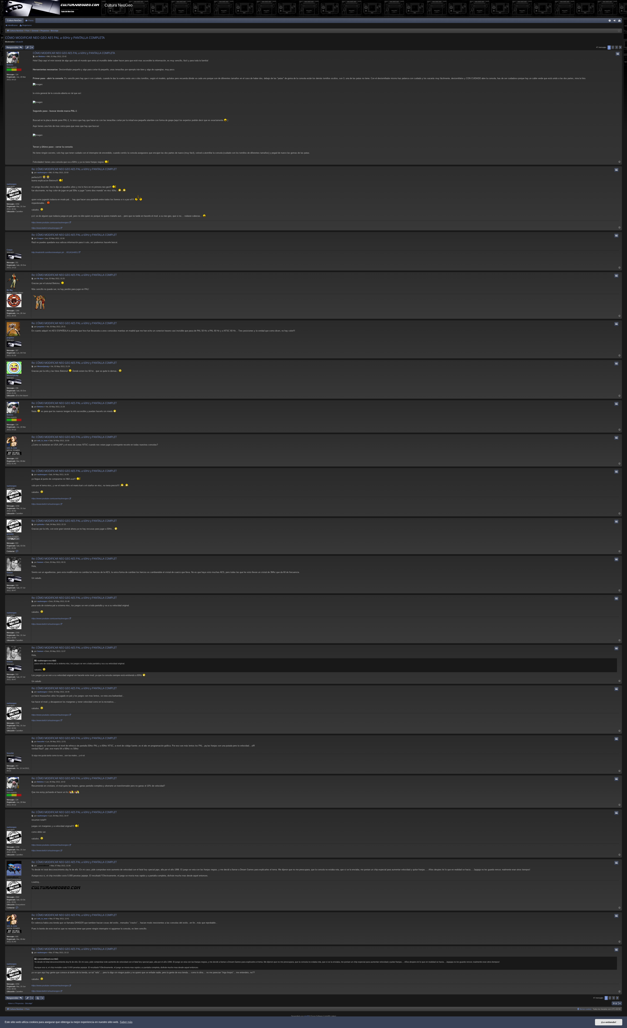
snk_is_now (12, 448)
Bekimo (10, 65)
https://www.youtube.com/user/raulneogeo (50, 222)
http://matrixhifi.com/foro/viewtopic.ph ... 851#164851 (55, 252)
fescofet (10, 753)
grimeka (10, 534)
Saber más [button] (126, 1022)
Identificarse (13, 25)
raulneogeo (11, 184)
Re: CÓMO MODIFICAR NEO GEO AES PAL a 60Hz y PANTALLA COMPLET (74, 169)
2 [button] (612, 47)
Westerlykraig (12, 375)
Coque (9, 250)
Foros (30, 20)
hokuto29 (19, 42)
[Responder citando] (618, 54)
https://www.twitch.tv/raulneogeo (46, 228)
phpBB (306, 1016)
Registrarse (27, 25)
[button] (620, 47)
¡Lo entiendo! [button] (608, 1022)
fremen (10, 573)
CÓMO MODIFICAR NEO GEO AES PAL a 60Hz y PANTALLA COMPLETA (55, 38)
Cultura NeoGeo (14, 20)
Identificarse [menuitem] (615, 21)
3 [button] (616, 47)
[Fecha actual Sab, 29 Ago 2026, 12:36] (619, 31)
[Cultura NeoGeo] (53, 8)
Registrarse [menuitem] (620, 21)
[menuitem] (609, 20)
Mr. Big (10, 290)
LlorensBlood (12, 877)
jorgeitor (10, 338)
